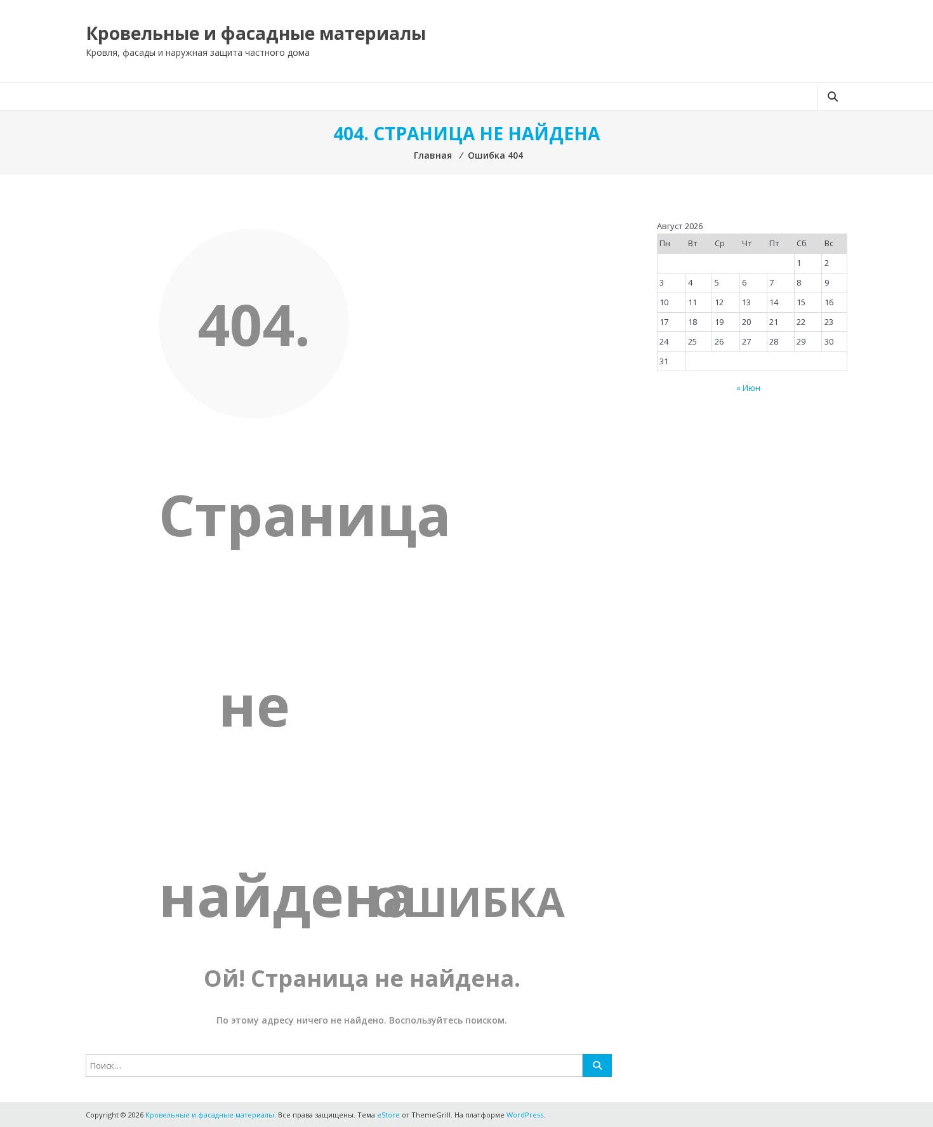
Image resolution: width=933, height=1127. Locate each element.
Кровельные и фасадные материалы (256, 33)
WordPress (524, 1114)
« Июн (748, 387)
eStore (388, 1114)
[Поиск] (597, 1065)
